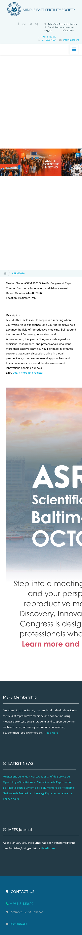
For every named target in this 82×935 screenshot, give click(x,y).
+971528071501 (50, 39)
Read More (51, 732)
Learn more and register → (30, 372)
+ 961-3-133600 (48, 36)
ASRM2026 (18, 273)
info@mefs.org (71, 39)
